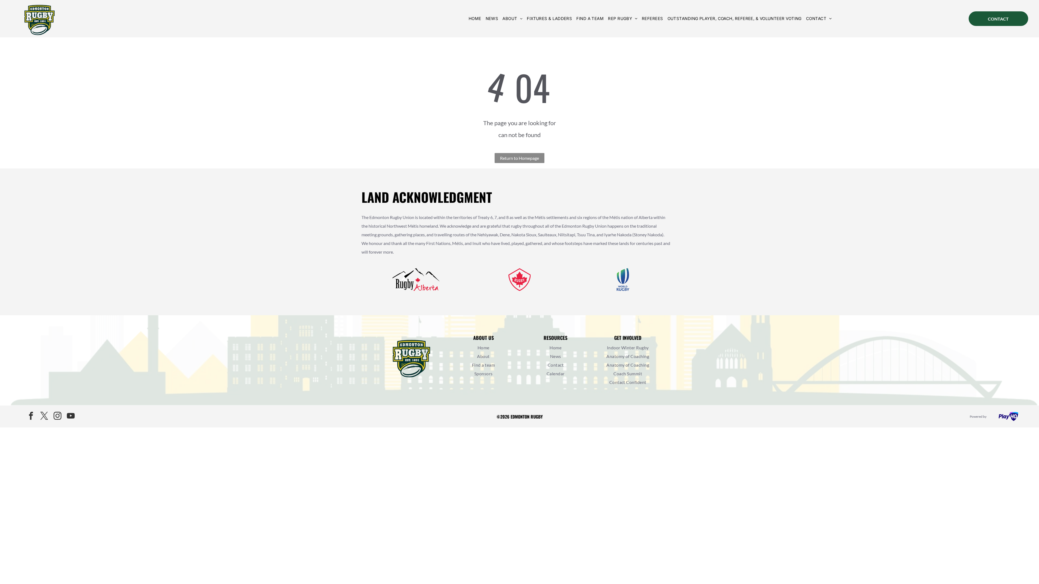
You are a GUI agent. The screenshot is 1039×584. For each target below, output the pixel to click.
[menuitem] (475, 19)
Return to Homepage (519, 158)
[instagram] (58, 416)
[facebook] (31, 416)
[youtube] (71, 416)
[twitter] (44, 416)
